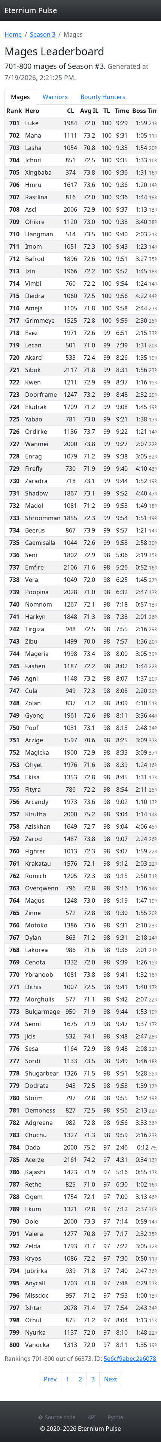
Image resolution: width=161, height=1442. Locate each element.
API (92, 1417)
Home (13, 34)
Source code (60, 1417)
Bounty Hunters (102, 97)
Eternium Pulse (30, 10)
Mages (20, 97)
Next (110, 1379)
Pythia (115, 1417)
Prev (50, 1379)
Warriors (55, 97)
